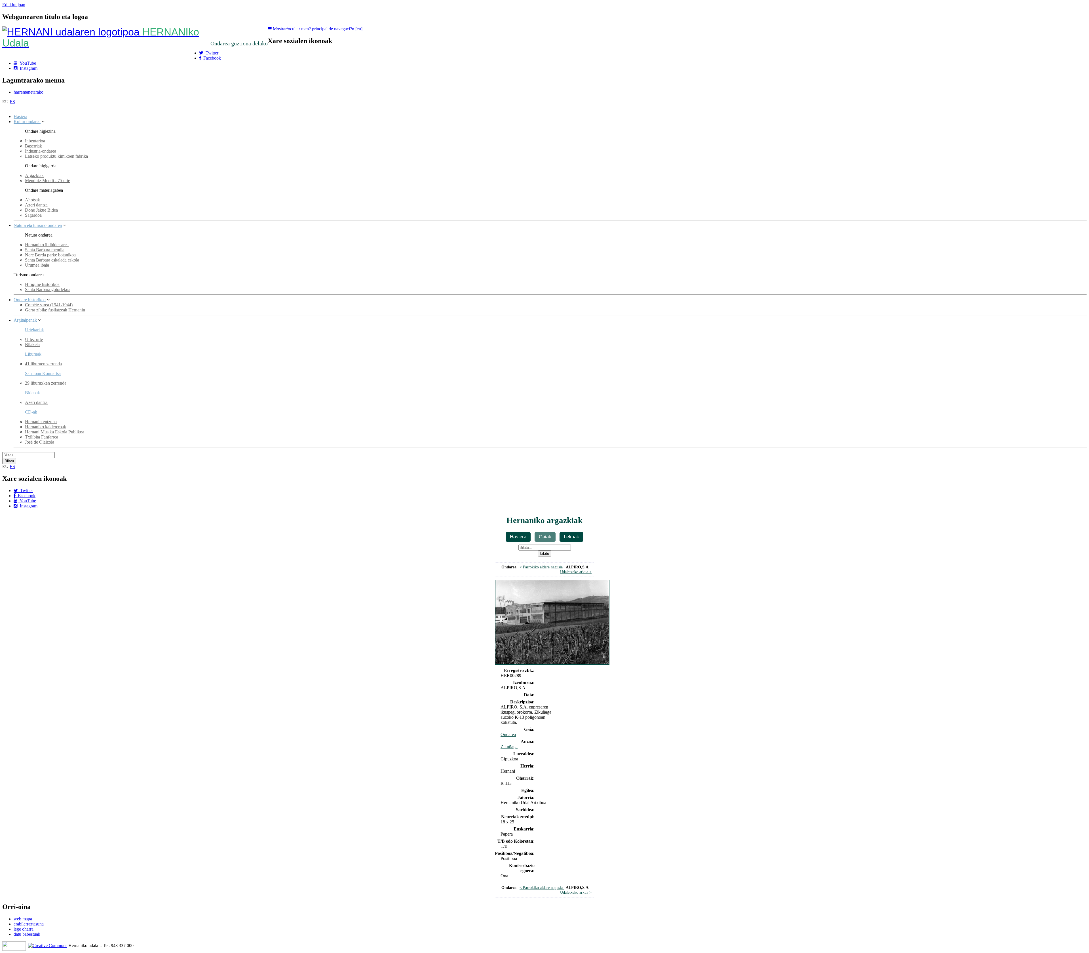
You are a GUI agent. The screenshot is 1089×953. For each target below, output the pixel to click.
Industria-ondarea (40, 151)
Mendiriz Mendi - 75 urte (47, 180)
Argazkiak (34, 175)
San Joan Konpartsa (43, 373)
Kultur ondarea (27, 121)
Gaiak (545, 536)
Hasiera (20, 116)
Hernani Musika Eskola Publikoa (54, 431)
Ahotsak (32, 199)
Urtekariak (34, 329)
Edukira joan (13, 4)
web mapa (23, 918)
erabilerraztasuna (29, 924)
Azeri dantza (36, 205)
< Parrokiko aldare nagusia (542, 567)
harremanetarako (28, 92)
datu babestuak (27, 934)
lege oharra (23, 929)
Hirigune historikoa (42, 284)
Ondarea (508, 734)
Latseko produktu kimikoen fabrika (56, 156)
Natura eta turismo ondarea (38, 225)
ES (12, 101)
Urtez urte (34, 339)
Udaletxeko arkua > (576, 572)
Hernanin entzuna (41, 421)
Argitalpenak (25, 320)
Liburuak (33, 354)
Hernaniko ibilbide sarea (47, 244)
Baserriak (33, 146)
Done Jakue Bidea (41, 210)
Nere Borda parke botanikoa (50, 254)
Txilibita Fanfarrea (41, 437)
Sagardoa (33, 215)
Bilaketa (32, 344)
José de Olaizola (39, 442)
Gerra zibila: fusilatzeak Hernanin (55, 309)
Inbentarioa (35, 140)
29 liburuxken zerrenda (45, 383)
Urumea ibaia (37, 265)
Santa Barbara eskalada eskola (52, 260)
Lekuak (571, 536)
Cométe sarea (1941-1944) (49, 304)
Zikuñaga (509, 746)
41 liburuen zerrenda (43, 363)
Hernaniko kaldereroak (45, 426)
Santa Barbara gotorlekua (47, 289)
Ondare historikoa (30, 299)
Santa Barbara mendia (44, 249)
